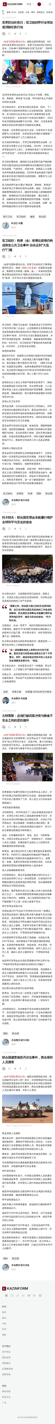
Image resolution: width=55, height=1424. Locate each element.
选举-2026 (11, 12)
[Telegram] (14, 34)
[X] (26, 34)
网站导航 (6, 1391)
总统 (5, 691)
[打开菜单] (50, 4)
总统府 (21, 12)
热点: (3, 12)
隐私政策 (6, 1357)
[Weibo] (23, 1295)
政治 (4, 1317)
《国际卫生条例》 (29, 267)
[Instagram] (4, 34)
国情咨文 (41, 12)
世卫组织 (21, 216)
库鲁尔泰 (16, 691)
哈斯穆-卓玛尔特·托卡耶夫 (39, 691)
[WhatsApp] (9, 34)
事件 (33, 12)
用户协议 (6, 1351)
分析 (4, 1323)
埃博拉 (20, 493)
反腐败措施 (7, 1368)
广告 (4, 1402)
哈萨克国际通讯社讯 (14, 41)
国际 (39, 493)
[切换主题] (41, 4)
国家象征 (6, 1363)
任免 (27, 12)
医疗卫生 (7, 216)
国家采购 (6, 1374)
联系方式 (6, 1397)
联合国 (42, 216)
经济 (4, 1329)
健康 (32, 216)
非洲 (30, 493)
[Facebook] (20, 34)
